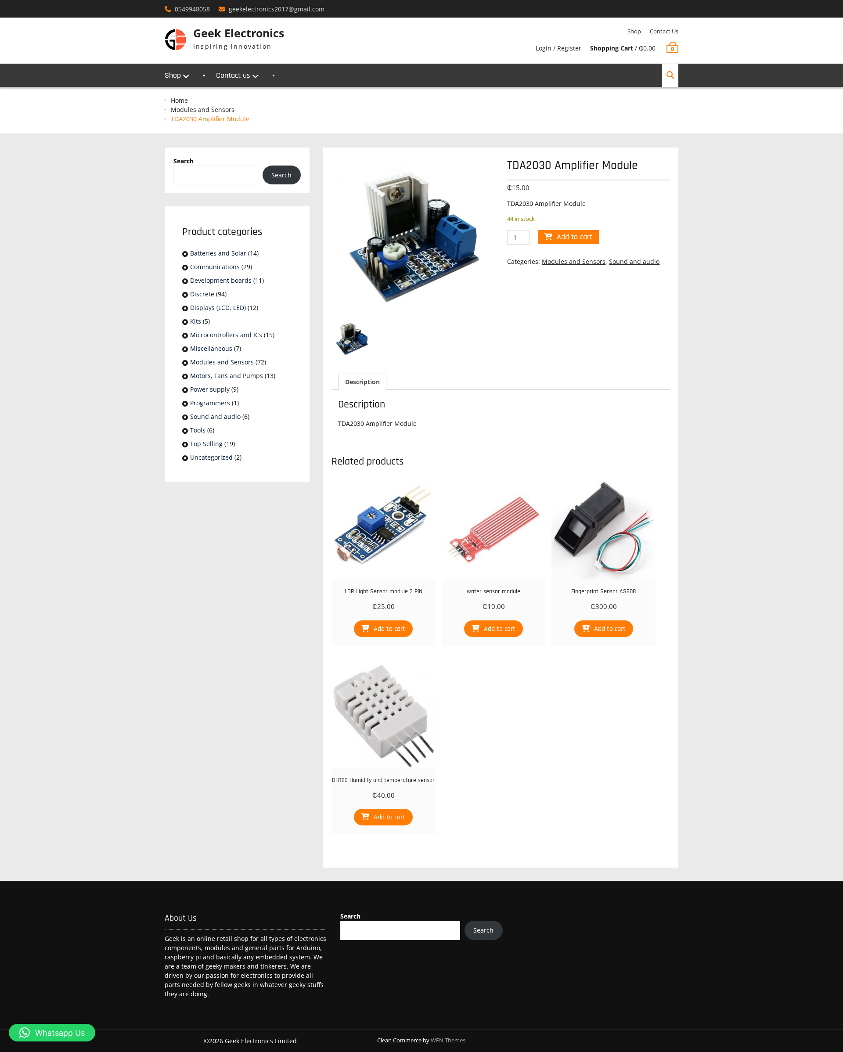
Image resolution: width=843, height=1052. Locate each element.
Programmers (210, 403)
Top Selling (206, 444)
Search (183, 161)
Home (179, 100)
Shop (634, 31)
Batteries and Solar (218, 253)
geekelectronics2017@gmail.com (276, 9)
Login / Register (558, 48)
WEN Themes (448, 1040)
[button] (52, 1032)
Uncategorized (211, 457)
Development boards (221, 280)
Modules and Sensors (202, 109)
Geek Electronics (238, 32)
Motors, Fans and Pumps (226, 375)
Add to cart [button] (389, 629)
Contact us (664, 31)
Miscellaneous (211, 348)
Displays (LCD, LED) (218, 307)
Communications (215, 267)
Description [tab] (362, 382)
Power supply (210, 389)
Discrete (202, 294)
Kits (195, 321)
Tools (197, 430)
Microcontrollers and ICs (226, 335)
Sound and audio (634, 261)
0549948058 (192, 9)
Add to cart (574, 237)
